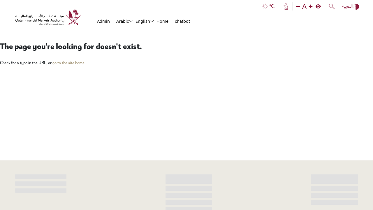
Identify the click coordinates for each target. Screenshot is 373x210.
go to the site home (68, 62)
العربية (347, 6)
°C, (272, 6)
